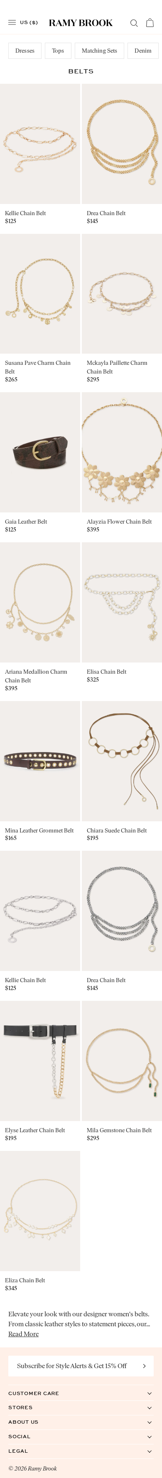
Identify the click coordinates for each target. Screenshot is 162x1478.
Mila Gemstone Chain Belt (119, 1130)
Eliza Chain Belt (25, 1280)
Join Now (144, 1366)
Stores (29, 1407)
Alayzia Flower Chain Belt (119, 521)
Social (28, 1436)
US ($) (29, 22)
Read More (23, 1334)
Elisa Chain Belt (106, 671)
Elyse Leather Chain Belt (35, 1130)
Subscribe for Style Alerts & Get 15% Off (72, 1366)
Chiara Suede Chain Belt (117, 830)
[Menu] (12, 22)
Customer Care (42, 1393)
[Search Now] (134, 23)
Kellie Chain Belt (25, 213)
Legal (26, 1451)
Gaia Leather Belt (26, 521)
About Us (32, 1422)
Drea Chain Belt (106, 213)
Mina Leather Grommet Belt (39, 830)
